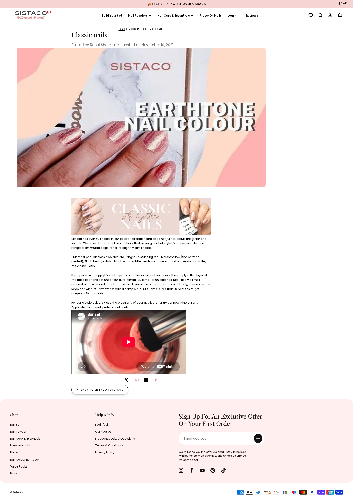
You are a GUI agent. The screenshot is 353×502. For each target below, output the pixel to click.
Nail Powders (138, 15)
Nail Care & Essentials (25, 438)
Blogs (14, 473)
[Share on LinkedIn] (146, 380)
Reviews (252, 15)
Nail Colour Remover (24, 459)
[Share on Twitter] (126, 380)
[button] (320, 16)
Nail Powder (18, 431)
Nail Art (15, 452)
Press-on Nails (20, 445)
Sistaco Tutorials (137, 28)
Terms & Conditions (109, 445)
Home (122, 28)
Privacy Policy (104, 452)
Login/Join (102, 424)
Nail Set (15, 424)
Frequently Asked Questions (115, 438)
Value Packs (18, 466)
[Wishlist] (310, 15)
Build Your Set (112, 15)
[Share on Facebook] (156, 380)
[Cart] (340, 15)
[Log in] (330, 15)
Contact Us (103, 431)
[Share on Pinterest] (136, 380)
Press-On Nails (211, 15)
